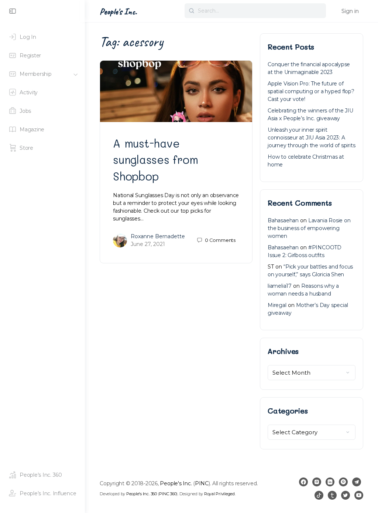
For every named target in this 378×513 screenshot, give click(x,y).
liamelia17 (280, 286)
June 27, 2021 (148, 244)
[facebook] (303, 481)
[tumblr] (332, 495)
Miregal (277, 305)
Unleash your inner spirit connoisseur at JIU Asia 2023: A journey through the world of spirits (311, 137)
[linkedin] (330, 481)
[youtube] (358, 495)
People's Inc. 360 (141, 493)
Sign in (350, 11)
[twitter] (345, 495)
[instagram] (316, 481)
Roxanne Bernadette (158, 236)
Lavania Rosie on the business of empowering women (309, 228)
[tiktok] (319, 495)
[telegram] (356, 481)
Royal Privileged (219, 493)
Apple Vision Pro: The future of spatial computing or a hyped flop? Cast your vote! (311, 91)
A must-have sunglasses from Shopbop (155, 159)
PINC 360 (167, 493)
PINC (202, 483)
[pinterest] (343, 481)
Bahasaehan (283, 220)
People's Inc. (118, 11)
